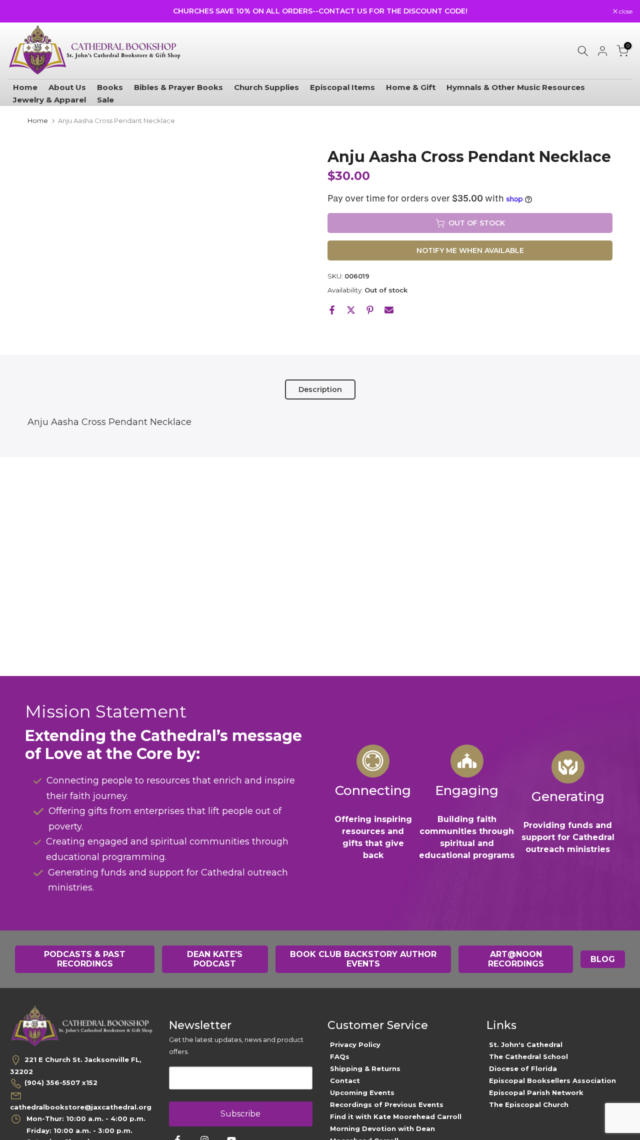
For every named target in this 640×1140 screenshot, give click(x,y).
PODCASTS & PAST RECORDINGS (85, 959)
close (19, 11)
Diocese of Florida (523, 1068)
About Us (67, 87)
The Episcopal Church (528, 1104)
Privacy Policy (355, 1044)
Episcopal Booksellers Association (552, 1080)
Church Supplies (266, 87)
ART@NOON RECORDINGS (516, 959)
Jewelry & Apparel (49, 99)
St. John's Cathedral (525, 1044)
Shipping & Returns (365, 1068)
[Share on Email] (389, 310)
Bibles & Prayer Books (178, 87)
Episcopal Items (342, 87)
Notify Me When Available (470, 251)
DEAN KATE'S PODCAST (214, 959)
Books (110, 87)
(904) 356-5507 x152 (61, 1082)
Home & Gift (411, 87)
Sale (105, 99)
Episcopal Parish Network (536, 1092)
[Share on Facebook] (332, 310)
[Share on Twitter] (351, 310)
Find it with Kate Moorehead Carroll (396, 1116)
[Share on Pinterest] (370, 310)
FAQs (340, 1056)
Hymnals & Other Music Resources (515, 87)
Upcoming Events (362, 1092)
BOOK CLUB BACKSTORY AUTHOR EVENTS (363, 959)
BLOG (602, 959)
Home (25, 87)
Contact (345, 1080)
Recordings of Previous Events (387, 1104)
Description (320, 389)
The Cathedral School (528, 1056)
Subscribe (240, 1113)
